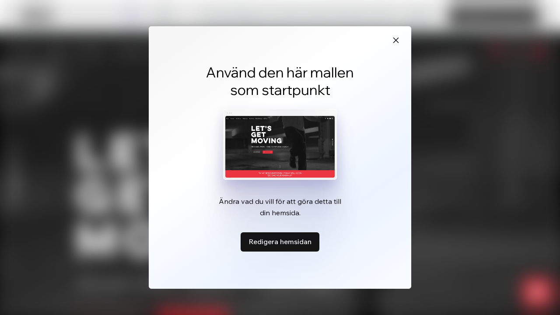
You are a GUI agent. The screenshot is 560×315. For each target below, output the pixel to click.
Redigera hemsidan (280, 241)
